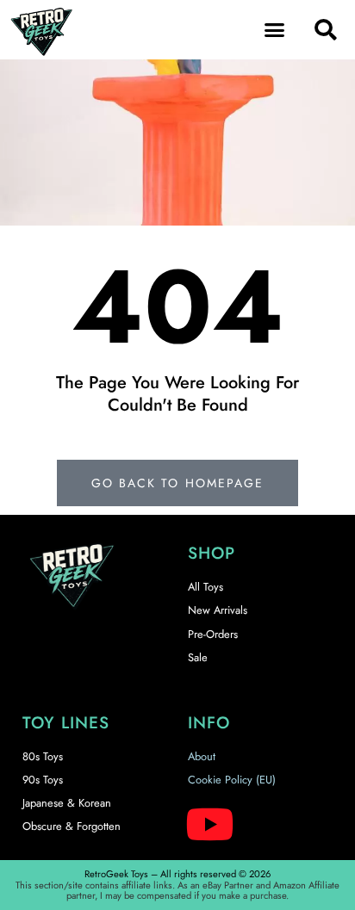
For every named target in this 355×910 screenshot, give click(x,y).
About (201, 756)
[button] (274, 30)
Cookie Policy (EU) (232, 779)
